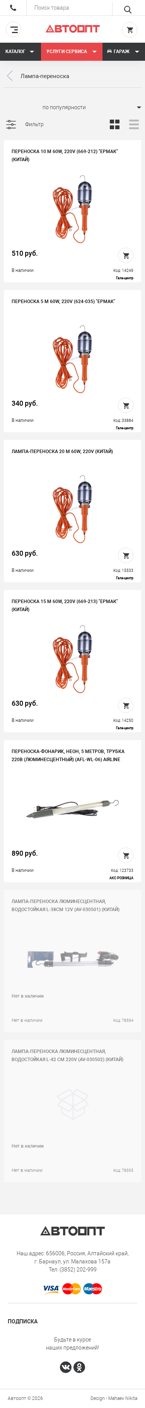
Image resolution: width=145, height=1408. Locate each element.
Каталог (15, 51)
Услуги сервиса (67, 51)
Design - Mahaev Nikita (113, 1398)
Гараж (122, 51)
